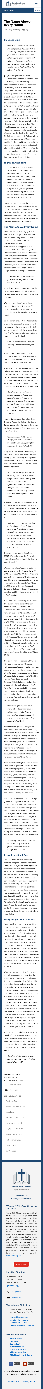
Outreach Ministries (18, 1349)
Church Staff (15, 1344)
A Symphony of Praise (14, 1129)
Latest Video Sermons (19, 1317)
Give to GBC (21, 1264)
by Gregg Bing (23, 30)
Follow (16, 1364)
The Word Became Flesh (15, 1123)
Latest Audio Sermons (19, 1320)
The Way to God (12, 1145)
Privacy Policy (29, 1381)
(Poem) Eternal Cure (14, 1134)
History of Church (17, 1347)
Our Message (11, 1151)
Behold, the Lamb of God (15, 1106)
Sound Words (11, 1112)
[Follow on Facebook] (11, 1364)
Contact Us (14, 1090)
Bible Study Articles (11, 30)
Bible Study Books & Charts (21, 1355)
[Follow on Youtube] (25, 1364)
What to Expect (16, 1338)
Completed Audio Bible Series (22, 1325)
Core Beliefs (14, 1341)
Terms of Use (13, 1381)
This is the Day (11, 1101)
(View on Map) (12, 1286)
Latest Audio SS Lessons (19, 1322)
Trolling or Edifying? (13, 1140)
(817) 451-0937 (15, 1084)
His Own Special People (15, 1117)
